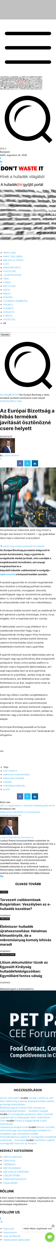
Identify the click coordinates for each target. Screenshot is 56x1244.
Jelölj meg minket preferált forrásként (22, 546)
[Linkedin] (1, 161)
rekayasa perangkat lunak (14, 1127)
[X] (1, 164)
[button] (28, 391)
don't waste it (10, 770)
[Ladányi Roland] (7, 452)
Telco (3, 1120)
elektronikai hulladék (13, 778)
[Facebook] (0, 158)
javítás (6, 789)
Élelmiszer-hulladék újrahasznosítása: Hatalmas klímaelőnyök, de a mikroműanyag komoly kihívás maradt (25, 935)
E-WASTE (4, 892)
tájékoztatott (7, 574)
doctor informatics (10, 1097)
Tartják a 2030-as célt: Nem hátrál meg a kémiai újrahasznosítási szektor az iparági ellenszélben (27, 1101)
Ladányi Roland (11, 455)
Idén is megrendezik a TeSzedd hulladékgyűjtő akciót (27, 805)
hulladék (7, 782)
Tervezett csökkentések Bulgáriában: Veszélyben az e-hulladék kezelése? (25, 904)
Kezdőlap (4, 394)
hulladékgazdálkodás (14, 785)
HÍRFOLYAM (15, 401)
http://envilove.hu (25, 837)
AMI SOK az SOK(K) (7, 954)
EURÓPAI (14, 394)
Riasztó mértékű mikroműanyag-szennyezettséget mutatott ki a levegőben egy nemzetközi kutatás (27, 1130)
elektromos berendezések (16, 774)
